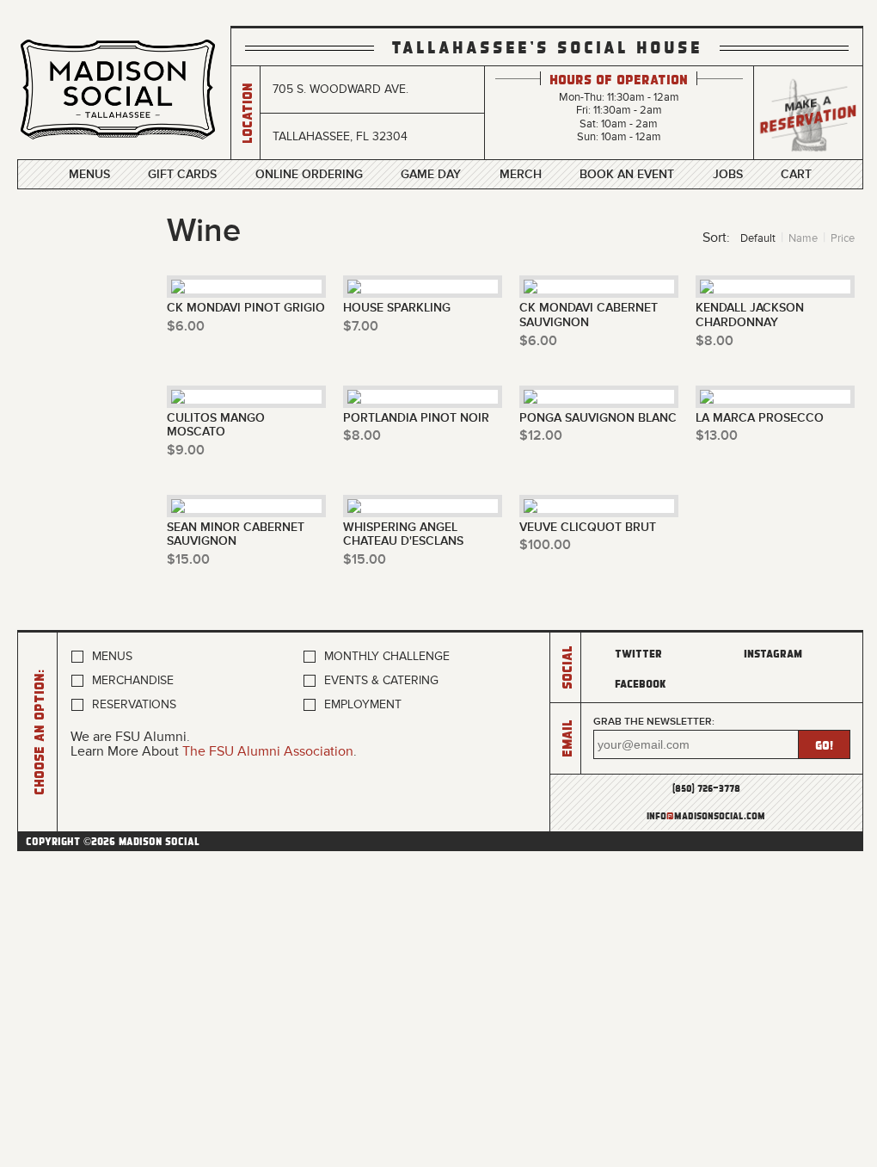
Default (758, 238)
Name (803, 238)
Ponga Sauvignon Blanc (598, 418)
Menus (89, 175)
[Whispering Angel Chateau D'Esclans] (422, 506)
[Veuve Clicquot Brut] (599, 506)
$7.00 (360, 326)
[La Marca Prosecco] (775, 397)
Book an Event (627, 175)
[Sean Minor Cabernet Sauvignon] (246, 506)
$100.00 (545, 544)
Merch (521, 175)
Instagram (773, 652)
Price (843, 238)
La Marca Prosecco (760, 418)
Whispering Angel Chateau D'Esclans (403, 535)
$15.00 (188, 559)
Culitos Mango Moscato (216, 425)
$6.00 (186, 326)
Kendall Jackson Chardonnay (750, 315)
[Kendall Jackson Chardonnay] (775, 286)
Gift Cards (182, 175)
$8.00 (714, 340)
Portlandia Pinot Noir (416, 418)
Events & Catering (381, 680)
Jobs (728, 175)
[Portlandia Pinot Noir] (422, 397)
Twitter (638, 652)
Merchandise (133, 680)
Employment (363, 704)
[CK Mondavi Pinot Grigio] (246, 286)
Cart (796, 175)
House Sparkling (397, 308)
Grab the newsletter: (653, 721)
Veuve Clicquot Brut (587, 527)
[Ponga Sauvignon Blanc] (599, 397)
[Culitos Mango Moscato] (246, 397)
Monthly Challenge (387, 656)
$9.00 (186, 450)
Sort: (716, 237)
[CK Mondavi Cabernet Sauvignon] (599, 286)
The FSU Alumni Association (267, 751)
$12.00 (540, 435)
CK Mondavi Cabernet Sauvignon (588, 315)
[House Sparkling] (422, 286)
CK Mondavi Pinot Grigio (246, 308)
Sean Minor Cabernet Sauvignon (235, 535)
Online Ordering (309, 175)
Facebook (640, 682)
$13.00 (717, 435)
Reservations (134, 704)
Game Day (431, 175)
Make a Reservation (808, 113)
